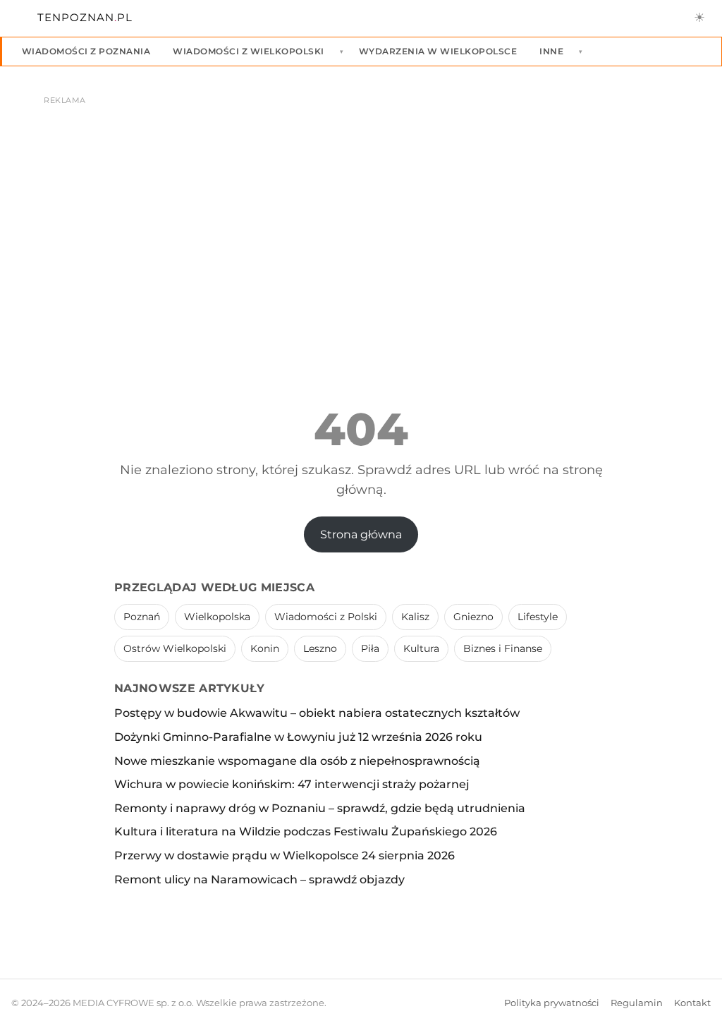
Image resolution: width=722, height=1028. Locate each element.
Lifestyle (538, 616)
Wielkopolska (217, 616)
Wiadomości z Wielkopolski (248, 51)
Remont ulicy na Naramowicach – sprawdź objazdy (259, 879)
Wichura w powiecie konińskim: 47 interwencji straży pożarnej (292, 784)
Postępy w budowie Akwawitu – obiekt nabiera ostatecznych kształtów (317, 713)
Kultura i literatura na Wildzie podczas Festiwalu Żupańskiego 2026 (305, 831)
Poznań (141, 616)
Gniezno (473, 616)
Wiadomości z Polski (325, 616)
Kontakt (692, 1003)
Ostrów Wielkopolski (174, 648)
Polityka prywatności (551, 1003)
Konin (264, 648)
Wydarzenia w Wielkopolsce (438, 51)
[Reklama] (361, 216)
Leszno (320, 648)
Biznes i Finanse (502, 648)
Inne (551, 51)
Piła (370, 648)
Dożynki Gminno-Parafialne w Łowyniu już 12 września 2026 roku (298, 737)
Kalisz (415, 616)
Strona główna (361, 534)
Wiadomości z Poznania (86, 51)
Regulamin (637, 1003)
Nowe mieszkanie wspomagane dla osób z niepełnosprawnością (297, 761)
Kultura (421, 648)
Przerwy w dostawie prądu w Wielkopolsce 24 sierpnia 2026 (284, 855)
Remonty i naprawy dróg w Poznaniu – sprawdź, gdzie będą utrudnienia (319, 808)
